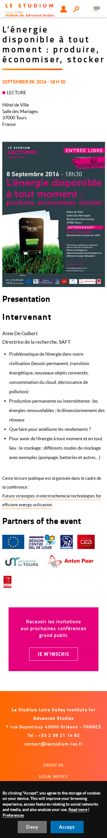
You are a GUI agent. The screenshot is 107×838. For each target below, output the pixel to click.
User (63, 9)
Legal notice (53, 776)
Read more (77, 809)
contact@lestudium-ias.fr (53, 743)
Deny (32, 826)
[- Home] (30, 10)
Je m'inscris (53, 653)
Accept (67, 826)
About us (53, 765)
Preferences (13, 815)
